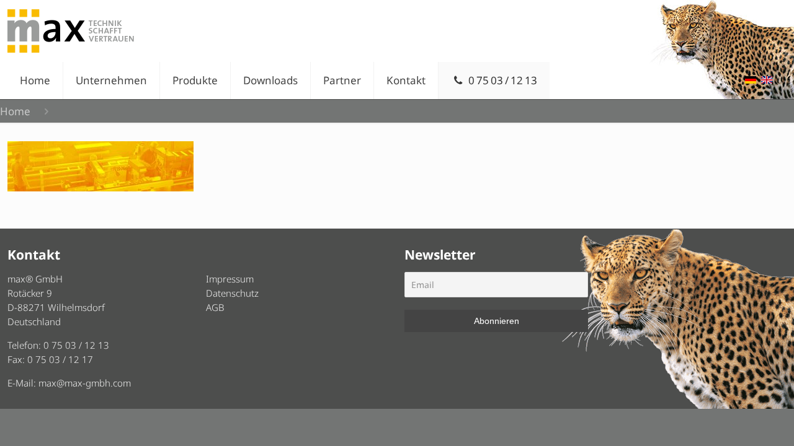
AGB (215, 307)
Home (15, 111)
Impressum (230, 279)
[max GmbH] (70, 31)
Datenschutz (232, 293)
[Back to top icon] (734, 421)
